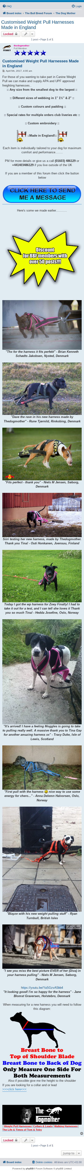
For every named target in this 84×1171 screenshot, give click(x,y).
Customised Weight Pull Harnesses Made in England (37, 24)
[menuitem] (7, 6)
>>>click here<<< (14, 1089)
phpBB (29, 1168)
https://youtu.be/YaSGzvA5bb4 (42, 987)
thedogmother (21, 45)
